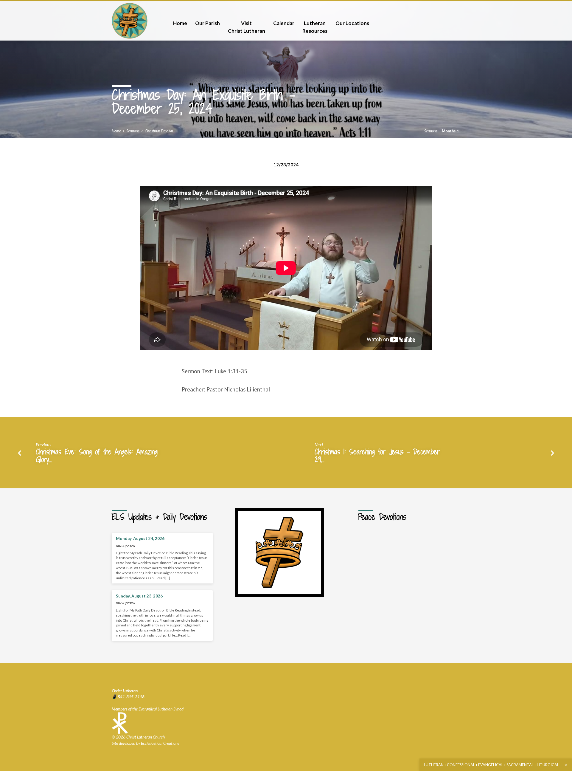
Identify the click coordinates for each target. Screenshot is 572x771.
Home (180, 23)
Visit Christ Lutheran (246, 27)
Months (449, 131)
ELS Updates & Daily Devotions (159, 517)
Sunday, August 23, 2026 (139, 596)
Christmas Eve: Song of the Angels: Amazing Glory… (97, 455)
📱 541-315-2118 (128, 696)
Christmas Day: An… (160, 131)
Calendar (283, 23)
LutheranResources (314, 27)
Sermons (132, 131)
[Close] (566, 765)
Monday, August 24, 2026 (140, 538)
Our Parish (207, 23)
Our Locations (352, 23)
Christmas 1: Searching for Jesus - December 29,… (377, 455)
